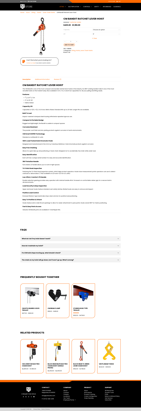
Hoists (39, 12)
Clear (95, 38)
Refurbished (107, 7)
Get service (108, 398)
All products (88, 392)
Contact (66, 392)
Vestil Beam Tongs (106, 364)
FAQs (106, 394)
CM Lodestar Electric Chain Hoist (31, 365)
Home (22, 12)
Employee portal (68, 400)
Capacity (67, 30)
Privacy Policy (36, 409)
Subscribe (108, 400)
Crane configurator (90, 396)
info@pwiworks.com (48, 396)
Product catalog (89, 394)
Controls (86, 7)
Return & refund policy (112, 396)
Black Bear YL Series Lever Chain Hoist (81, 365)
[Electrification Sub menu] (80, 6)
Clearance (117, 7)
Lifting (62, 7)
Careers (66, 394)
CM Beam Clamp (54, 308)
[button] (56, 19)
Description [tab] (27, 79)
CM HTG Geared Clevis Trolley (30, 309)
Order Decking (88, 398)
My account (112, 1)
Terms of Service (45, 409)
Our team (66, 398)
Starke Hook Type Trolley (80, 309)
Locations (66, 396)
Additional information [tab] (42, 79)
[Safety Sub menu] (100, 6)
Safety (96, 7)
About (65, 390)
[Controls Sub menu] (91, 6)
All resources (109, 390)
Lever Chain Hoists (49, 12)
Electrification (73, 7)
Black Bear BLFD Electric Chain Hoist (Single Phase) (58, 366)
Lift (64, 34)
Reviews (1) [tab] (57, 79)
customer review (75, 22)
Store (28, 12)
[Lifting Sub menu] (65, 6)
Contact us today (30, 63)
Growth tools (109, 392)
